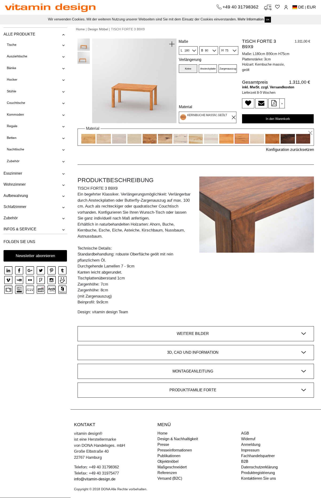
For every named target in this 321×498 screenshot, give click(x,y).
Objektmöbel (168, 461)
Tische (11, 45)
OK (268, 19)
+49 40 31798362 (241, 6)
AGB (245, 433)
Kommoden (15, 114)
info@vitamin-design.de (94, 479)
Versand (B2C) (169, 478)
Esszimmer (13, 173)
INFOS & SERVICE (20, 229)
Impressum (250, 450)
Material (185, 107)
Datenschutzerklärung (259, 467)
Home (80, 29)
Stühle (11, 91)
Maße (183, 41)
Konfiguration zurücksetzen (290, 149)
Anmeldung (250, 445)
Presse (163, 445)
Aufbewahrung (16, 196)
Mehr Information (251, 19)
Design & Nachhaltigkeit (177, 439)
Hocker (12, 79)
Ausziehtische (17, 56)
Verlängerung (190, 60)
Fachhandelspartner (258, 456)
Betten (11, 138)
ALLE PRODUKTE (19, 34)
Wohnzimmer (15, 184)
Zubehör (13, 161)
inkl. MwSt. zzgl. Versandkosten (268, 87)
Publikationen (168, 456)
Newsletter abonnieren (35, 256)
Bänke (11, 68)
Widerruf (248, 439)
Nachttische (15, 149)
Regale (12, 126)
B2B (244, 461)
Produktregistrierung (258, 473)
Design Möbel (98, 29)
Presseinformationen (174, 450)
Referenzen (167, 473)
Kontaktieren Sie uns (258, 478)
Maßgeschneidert (172, 467)
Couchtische (16, 103)
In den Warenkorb (278, 119)
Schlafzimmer (15, 207)
